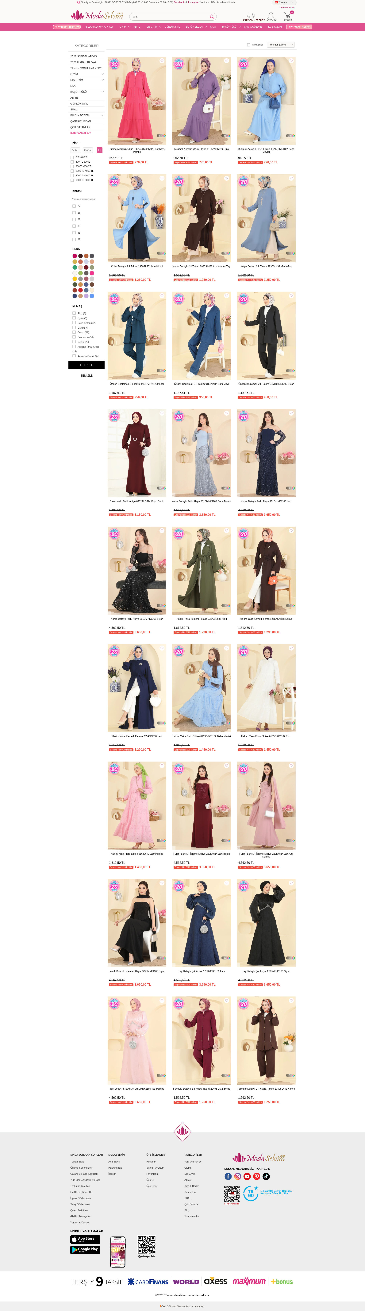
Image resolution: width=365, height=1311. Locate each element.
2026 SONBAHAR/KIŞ (83, 56)
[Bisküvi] (81, 268)
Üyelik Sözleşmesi (80, 1198)
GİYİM (123, 27)
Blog (186, 1210)
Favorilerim (152, 1173)
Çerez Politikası (79, 1210)
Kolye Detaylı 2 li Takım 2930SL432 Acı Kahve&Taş (201, 266)
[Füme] (87, 273)
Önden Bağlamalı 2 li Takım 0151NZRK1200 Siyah (266, 383)
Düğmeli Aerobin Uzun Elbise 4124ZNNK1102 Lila (201, 149)
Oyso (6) (82, 318)
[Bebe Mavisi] (87, 262)
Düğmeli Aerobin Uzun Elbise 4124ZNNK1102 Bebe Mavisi (266, 150)
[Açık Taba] (87, 256)
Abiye (187, 1179)
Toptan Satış (77, 1161)
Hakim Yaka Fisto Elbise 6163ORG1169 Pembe (137, 853)
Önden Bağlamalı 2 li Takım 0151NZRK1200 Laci (137, 383)
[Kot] (87, 291)
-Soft (163, 1306)
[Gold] (75, 279)
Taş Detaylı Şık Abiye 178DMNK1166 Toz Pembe (137, 1088)
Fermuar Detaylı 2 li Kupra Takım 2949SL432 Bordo (201, 1088)
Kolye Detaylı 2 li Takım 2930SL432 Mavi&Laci (137, 266)
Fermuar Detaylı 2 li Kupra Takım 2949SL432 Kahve (266, 1088)
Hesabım (151, 1161)
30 (79, 226)
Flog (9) (82, 313)
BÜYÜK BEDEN (194, 27)
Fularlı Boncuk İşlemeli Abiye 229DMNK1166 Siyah (137, 971)
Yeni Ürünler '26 (193, 1161)
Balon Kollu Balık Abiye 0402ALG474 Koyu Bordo (137, 501)
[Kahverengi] (92, 285)
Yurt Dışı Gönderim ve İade (85, 1179)
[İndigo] (87, 285)
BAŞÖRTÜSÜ (229, 27)
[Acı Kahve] (81, 256)
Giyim (187, 1167)
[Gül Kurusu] (87, 279)
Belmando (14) (86, 337)
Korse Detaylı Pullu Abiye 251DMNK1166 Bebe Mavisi (201, 501)
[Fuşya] (92, 273)
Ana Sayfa (114, 1161)
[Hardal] (81, 285)
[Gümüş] (92, 279)
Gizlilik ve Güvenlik (81, 1192)
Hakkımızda (115, 1167)
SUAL (73, 109)
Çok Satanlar (191, 1204)
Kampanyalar (191, 1216)
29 (79, 219)
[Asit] (75, 262)
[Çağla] (92, 268)
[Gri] (81, 279)
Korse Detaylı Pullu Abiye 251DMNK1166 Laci (266, 501)
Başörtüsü (190, 1192)
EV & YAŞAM (275, 27)
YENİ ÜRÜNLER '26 (68, 27)
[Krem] (92, 291)
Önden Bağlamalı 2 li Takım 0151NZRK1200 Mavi (201, 383)
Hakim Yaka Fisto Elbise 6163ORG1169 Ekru (266, 736)
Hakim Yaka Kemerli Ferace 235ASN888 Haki (201, 618)
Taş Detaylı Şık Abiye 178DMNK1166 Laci (201, 971)
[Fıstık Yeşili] (81, 273)
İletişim (112, 1173)
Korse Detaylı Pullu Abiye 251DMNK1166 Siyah (137, 618)
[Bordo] (87, 268)
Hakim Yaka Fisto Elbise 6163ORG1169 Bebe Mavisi (201, 736)
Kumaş (77, 306)
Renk (76, 248)
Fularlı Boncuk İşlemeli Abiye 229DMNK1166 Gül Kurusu (266, 855)
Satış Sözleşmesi (80, 1204)
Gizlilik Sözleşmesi (80, 1216)
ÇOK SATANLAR (80, 127)
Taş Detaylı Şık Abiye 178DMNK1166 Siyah (266, 971)
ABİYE (137, 27)
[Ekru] (75, 273)
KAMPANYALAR (80, 133)
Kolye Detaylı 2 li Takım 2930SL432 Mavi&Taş (266, 266)
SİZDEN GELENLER (299, 27)
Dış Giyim (189, 1173)
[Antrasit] (92, 256)
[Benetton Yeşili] (75, 268)
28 (79, 212)
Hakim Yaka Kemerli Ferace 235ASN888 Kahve (266, 618)
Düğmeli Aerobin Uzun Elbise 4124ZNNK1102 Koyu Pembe (137, 150)
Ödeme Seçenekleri (81, 1167)
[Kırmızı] (81, 291)
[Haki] (75, 285)
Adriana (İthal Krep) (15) (85, 349)
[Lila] (87, 296)
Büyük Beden (191, 1186)
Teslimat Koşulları (80, 1186)
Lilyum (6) (83, 327)
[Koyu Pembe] (75, 256)
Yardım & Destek (79, 1222)
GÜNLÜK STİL (172, 27)
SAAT (213, 27)
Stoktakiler (257, 44)
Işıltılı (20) (83, 342)
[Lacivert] (75, 296)
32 (79, 239)
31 (79, 232)
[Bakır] (81, 262)
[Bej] (92, 262)
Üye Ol (150, 1179)
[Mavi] (92, 296)
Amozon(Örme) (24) (88, 356)
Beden (77, 191)
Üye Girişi (151, 1186)
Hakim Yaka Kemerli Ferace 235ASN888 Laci (137, 736)
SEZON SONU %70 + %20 (99, 27)
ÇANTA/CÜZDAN (253, 27)
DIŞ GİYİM (152, 27)
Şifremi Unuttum (155, 1167)
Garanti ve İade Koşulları (84, 1173)
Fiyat (76, 142)
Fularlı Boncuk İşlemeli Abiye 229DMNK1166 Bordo (201, 853)
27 (79, 206)
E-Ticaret (171, 1306)
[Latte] (81, 296)
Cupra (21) (83, 332)
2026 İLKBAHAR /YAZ (83, 62)
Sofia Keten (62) (86, 323)
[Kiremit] (75, 291)
